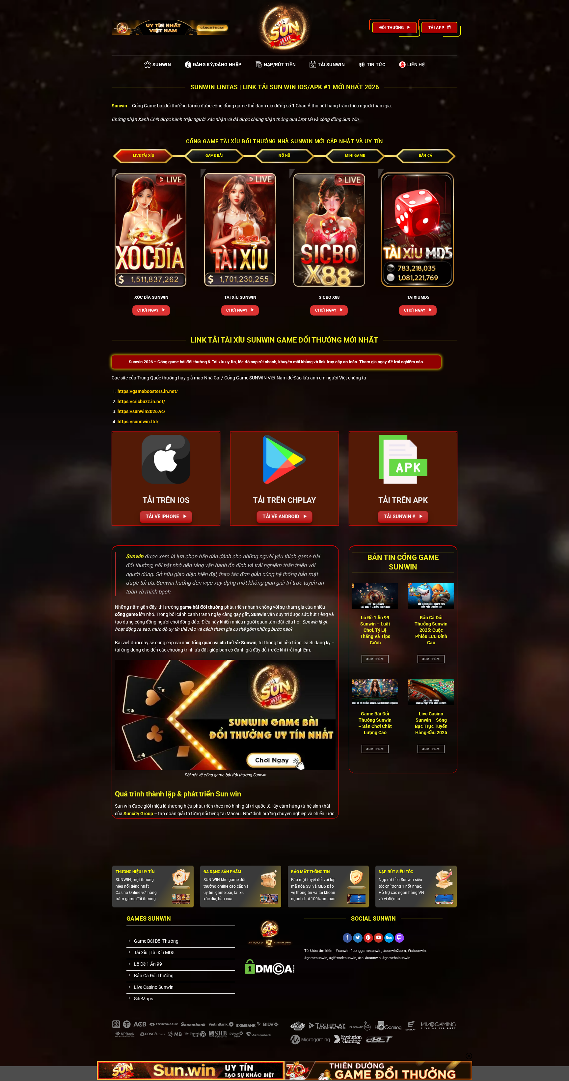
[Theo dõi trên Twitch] (399, 938)
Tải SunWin (331, 64)
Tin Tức (376, 64)
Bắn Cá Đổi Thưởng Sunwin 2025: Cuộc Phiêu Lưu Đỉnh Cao (431, 630)
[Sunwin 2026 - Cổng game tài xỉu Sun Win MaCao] (284, 27)
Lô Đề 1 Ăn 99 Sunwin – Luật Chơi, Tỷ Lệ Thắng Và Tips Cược (375, 630)
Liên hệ (416, 64)
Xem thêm (375, 658)
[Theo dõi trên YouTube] (378, 938)
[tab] (144, 156)
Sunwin (161, 64)
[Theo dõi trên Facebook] (347, 938)
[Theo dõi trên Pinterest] (368, 938)
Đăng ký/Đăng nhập (217, 64)
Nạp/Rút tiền (280, 64)
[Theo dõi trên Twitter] (358, 938)
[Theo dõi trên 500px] (389, 938)
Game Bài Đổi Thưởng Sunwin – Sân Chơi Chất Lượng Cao (375, 723)
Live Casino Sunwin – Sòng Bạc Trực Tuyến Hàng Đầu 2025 (431, 723)
